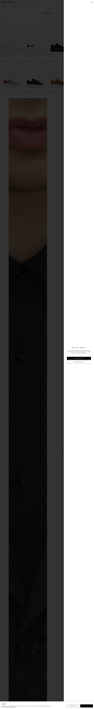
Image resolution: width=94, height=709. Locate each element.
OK (86, 705)
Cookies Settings (73, 705)
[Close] (91, 2)
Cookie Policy (13, 706)
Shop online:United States (78, 358)
